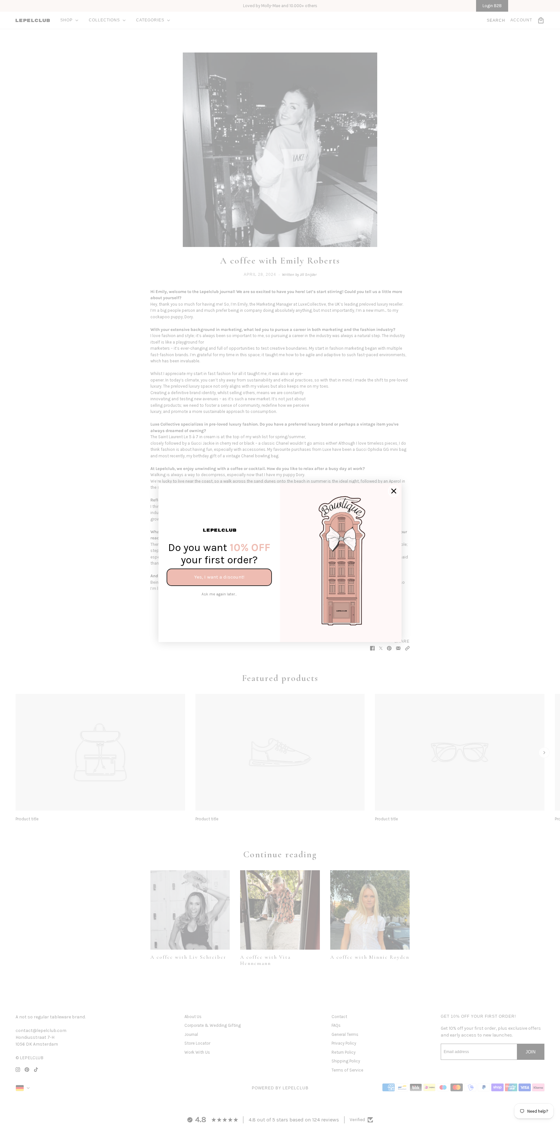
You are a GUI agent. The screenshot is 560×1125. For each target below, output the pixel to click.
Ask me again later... (219, 594)
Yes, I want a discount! (219, 577)
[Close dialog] (394, 491)
